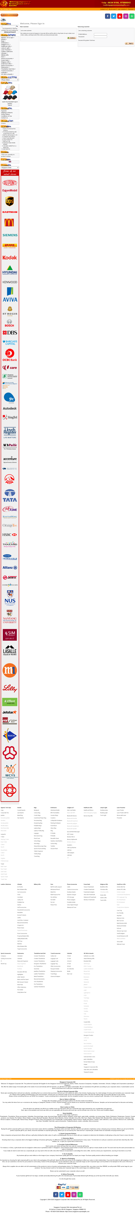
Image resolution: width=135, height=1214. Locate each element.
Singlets (3, 858)
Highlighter (20, 974)
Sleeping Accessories (56, 971)
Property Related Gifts (23, 936)
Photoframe (87, 974)
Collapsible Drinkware (56, 820)
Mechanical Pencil (55, 889)
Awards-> (4, 39)
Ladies (19, 917)
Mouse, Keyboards (72, 839)
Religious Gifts (104, 884)
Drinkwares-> (5, 43)
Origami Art (20, 925)
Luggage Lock (54, 958)
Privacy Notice (5, 114)
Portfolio (19, 969)
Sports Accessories (6, 953)
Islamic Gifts (103, 897)
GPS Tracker (70, 834)
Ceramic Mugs (54, 815)
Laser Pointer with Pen (122, 813)
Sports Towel (4, 876)
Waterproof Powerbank (90, 897)
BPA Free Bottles (55, 813)
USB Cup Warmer (71, 847)
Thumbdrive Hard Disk (40, 953)
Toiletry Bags (37, 853)
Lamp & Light (103, 807)
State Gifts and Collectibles (91, 1069)
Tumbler (53, 846)
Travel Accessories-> (7, 71)
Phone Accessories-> (7, 58)
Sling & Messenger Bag (40, 846)
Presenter (119, 818)
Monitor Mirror (71, 837)
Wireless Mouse (71, 842)
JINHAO (86, 984)
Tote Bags (86, 998)
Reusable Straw (55, 838)
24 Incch (69, 961)
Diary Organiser (21, 963)
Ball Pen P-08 (6, 141)
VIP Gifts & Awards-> (7, 74)
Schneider (86, 1006)
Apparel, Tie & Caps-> (7, 37)
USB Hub (69, 855)
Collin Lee (86, 1038)
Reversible (3, 830)
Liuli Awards (20, 813)
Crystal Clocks (87, 1029)
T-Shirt (2, 837)
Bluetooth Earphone (72, 821)
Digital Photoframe (22, 930)
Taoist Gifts (103, 900)
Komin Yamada (88, 1048)
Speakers (69, 845)
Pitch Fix (86, 1001)
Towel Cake (4, 879)
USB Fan (69, 850)
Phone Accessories (72, 884)
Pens (52, 884)
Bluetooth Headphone (73, 826)
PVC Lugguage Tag (122, 897)
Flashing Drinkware (56, 823)
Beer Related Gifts (22, 889)
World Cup (3, 963)
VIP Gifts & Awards (88, 953)
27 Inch (69, 963)
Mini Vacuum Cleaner (22, 982)
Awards (19, 807)
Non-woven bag (38, 836)
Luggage (36, 833)
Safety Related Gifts (22, 938)
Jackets (2, 815)
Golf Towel (3, 871)
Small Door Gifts (121, 884)
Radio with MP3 (71, 813)
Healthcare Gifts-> (6, 46)
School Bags (37, 841)
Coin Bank (20, 897)
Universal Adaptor (55, 976)
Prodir (85, 1003)
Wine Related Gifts (22, 946)
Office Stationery (21, 987)
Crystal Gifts (87, 1022)
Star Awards (20, 818)
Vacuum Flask (54, 848)
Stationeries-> (5, 67)
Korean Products (21, 915)
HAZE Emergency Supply (90, 813)
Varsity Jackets (4, 823)
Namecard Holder (121, 926)
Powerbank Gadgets (89, 892)
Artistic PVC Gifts (121, 889)
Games (19, 905)
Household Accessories (23, 910)
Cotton (2, 844)
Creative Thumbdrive (39, 958)
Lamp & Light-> (6, 48)
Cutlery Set (20, 900)
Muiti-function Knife (122, 923)
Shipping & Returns (7, 112)
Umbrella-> (4, 72)
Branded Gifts (87, 961)
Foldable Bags (38, 825)
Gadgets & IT (70, 807)
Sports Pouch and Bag (40, 848)
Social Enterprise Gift (122, 936)
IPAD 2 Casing (87, 966)
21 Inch (69, 958)
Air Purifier (20, 887)
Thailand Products (88, 1072)
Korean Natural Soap (89, 1062)
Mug (52, 830)
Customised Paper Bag (40, 818)
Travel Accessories (55, 953)
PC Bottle (53, 833)
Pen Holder (20, 990)
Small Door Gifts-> (6, 64)
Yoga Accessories (22, 949)
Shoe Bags (37, 843)
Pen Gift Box (54, 897)
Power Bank (87, 884)
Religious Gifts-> (6, 62)
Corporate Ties (5, 813)
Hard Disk (36, 969)
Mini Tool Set (120, 920)
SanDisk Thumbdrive (39, 986)
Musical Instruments (22, 922)
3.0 (68, 858)
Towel (2, 864)
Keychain (119, 915)
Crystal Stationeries (89, 1032)
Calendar (19, 958)
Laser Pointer (120, 810)
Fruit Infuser (54, 825)
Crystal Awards (21, 810)
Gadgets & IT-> (5, 44)
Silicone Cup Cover (122, 931)
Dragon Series (87, 987)
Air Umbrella (70, 969)
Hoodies (3, 820)
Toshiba (86, 1011)
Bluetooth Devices (72, 816)
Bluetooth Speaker (72, 828)
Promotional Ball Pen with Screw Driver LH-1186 (10, 132)
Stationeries (20, 953)
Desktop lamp (104, 810)
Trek (85, 1014)
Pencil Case (37, 838)
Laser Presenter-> (6, 50)
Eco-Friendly (120, 913)
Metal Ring (20, 815)
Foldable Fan (20, 902)
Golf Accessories (21, 907)
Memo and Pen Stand (22, 979)
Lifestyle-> (4, 53)
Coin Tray (119, 910)
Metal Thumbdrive (38, 976)
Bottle (68, 971)
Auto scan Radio (71, 810)
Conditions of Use (6, 116)
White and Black (121, 938)
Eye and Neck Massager (73, 831)
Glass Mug (53, 828)
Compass (3, 956)
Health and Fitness (88, 810)
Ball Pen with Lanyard (56, 887)
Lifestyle (19, 884)
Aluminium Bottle (55, 810)
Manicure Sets (120, 918)
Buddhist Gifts (104, 887)
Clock (18, 894)
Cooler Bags (37, 815)
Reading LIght (103, 813)
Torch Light (103, 815)
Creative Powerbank (89, 889)
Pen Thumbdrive (38, 984)
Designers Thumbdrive (40, 963)
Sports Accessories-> (7, 65)
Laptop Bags (37, 828)
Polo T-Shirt (4, 842)
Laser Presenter (121, 807)
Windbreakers (4, 825)
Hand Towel (4, 874)
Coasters (53, 818)
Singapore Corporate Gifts (91, 1067)
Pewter (85, 1064)
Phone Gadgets (71, 900)
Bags (35, 807)
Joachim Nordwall (88, 1046)
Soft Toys (19, 941)
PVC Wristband (121, 902)
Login (10, 9)
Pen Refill (53, 900)
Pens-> (3, 57)
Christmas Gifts (104, 892)
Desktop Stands (71, 892)
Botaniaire (86, 977)
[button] (104, 9)
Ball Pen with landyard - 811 (10, 135)
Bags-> (3, 41)
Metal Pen (53, 892)
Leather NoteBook (88, 969)
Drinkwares (54, 807)
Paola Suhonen (88, 1053)
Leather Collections (7, 51)
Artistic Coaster (121, 892)
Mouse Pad (87, 971)
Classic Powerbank (89, 887)
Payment (4, 111)
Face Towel (4, 869)
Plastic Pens (54, 905)
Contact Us (4, 118)
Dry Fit (2, 847)
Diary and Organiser (22, 961)
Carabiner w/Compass (9, 136)
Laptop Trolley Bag (39, 830)
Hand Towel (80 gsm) (8, 138)
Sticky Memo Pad (21, 992)
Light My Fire (87, 993)
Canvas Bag (37, 813)
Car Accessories (21, 892)
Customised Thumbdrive (123, 894)
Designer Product (88, 1035)
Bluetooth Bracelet (72, 818)
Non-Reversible (5, 828)
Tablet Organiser (38, 851)
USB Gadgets (70, 852)
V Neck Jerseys (4, 861)
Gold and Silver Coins (89, 1056)
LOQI (85, 995)
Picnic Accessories (22, 933)
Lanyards (3, 834)
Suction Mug (54, 843)
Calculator (20, 956)
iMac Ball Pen (6, 149)
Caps (2, 810)
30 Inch (69, 966)
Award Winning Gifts (89, 958)
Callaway (86, 979)
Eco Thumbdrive (38, 966)
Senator (86, 1008)
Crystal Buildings (88, 1027)
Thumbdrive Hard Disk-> (8, 69)
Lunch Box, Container (22, 920)
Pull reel (119, 928)
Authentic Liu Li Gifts (89, 956)
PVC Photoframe (121, 900)
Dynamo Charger (71, 894)
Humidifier (20, 912)
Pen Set (52, 902)
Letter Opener (21, 977)
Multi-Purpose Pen (55, 894)
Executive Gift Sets (22, 972)
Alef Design (87, 963)
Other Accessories (55, 966)
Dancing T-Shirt (5, 839)
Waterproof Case (71, 907)
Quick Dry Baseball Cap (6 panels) (10, 102)
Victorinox (86, 1016)
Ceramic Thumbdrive (39, 956)
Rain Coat (69, 974)
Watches (19, 944)
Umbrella (69, 953)
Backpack (36, 810)
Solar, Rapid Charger (72, 905)
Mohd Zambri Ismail (89, 1051)
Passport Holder (55, 969)
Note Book (20, 966)
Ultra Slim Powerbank (89, 894)
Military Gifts (5, 55)
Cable (68, 887)
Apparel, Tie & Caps (6, 807)
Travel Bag (37, 856)
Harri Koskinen (87, 1043)
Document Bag (38, 820)
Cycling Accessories (6, 958)
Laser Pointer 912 (7, 139)
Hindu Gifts (103, 895)
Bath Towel (4, 866)
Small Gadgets (121, 933)
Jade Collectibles (88, 1059)
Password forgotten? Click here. (86, 40)
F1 (1, 961)
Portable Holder (71, 902)
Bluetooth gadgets (72, 823)
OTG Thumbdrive (38, 981)
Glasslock (86, 982)
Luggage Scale (54, 961)
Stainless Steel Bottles (56, 841)
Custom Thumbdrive (39, 961)
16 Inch (69, 956)
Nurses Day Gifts (88, 816)
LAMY (85, 990)
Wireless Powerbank (89, 900)
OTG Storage (70, 897)
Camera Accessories (72, 889)
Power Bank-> (5, 60)
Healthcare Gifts (88, 807)
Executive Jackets (5, 818)
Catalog (5, 9)
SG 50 (85, 1040)
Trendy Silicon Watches (123, 907)
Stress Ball (120, 941)
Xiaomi (85, 1019)
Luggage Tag (54, 963)
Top (1, 9)
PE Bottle (53, 836)
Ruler (118, 905)
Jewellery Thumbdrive (39, 971)
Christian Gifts (104, 889)
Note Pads (20, 984)
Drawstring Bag (38, 823)
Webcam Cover (121, 944)
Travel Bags (54, 974)
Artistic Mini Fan (121, 887)
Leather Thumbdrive (39, 974)
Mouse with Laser (121, 815)
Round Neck (4, 850)
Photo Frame (20, 928)
